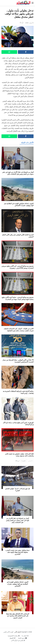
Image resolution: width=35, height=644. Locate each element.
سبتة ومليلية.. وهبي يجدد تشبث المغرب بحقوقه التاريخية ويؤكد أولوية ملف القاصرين (17, 552)
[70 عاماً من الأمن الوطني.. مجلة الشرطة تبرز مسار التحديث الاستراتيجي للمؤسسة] (17, 345)
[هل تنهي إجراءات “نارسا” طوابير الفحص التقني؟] (17, 477)
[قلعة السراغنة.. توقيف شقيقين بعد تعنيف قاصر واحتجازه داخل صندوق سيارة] (17, 439)
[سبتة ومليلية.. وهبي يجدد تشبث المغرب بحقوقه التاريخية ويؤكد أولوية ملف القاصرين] (17, 539)
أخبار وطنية (17, 484)
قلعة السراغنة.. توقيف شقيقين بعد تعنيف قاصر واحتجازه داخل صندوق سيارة (19, 455)
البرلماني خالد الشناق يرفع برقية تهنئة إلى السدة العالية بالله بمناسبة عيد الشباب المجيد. (17, 616)
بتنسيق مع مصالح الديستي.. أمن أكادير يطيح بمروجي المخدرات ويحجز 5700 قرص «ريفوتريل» (18, 267)
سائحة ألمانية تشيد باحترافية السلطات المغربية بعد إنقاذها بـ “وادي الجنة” (18, 392)
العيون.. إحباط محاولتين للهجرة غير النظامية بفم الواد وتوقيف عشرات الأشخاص (19, 204)
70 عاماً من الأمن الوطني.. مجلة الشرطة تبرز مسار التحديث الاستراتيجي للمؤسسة (18, 361)
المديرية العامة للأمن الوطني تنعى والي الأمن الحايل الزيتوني (18, 236)
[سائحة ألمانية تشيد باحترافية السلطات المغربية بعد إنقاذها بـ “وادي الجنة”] (17, 377)
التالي (24, 461)
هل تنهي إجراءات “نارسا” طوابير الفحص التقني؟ (17, 489)
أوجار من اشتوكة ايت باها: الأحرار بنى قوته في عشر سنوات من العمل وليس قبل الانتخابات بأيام (18, 173)
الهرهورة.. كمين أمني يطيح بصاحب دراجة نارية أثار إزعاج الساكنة (18, 423)
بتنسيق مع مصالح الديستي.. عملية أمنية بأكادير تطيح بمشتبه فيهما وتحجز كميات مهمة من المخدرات (18, 298)
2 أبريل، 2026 (29, 23)
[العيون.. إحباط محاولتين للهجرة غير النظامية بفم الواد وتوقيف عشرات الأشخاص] (17, 189)
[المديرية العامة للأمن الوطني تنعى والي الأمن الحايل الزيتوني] (17, 220)
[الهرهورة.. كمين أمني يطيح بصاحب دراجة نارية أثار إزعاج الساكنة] (17, 408)
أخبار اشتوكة (17, 514)
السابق (30, 461)
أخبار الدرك (17, 578)
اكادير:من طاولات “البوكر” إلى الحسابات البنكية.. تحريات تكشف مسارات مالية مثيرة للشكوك (19, 329)
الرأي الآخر (17, 632)
